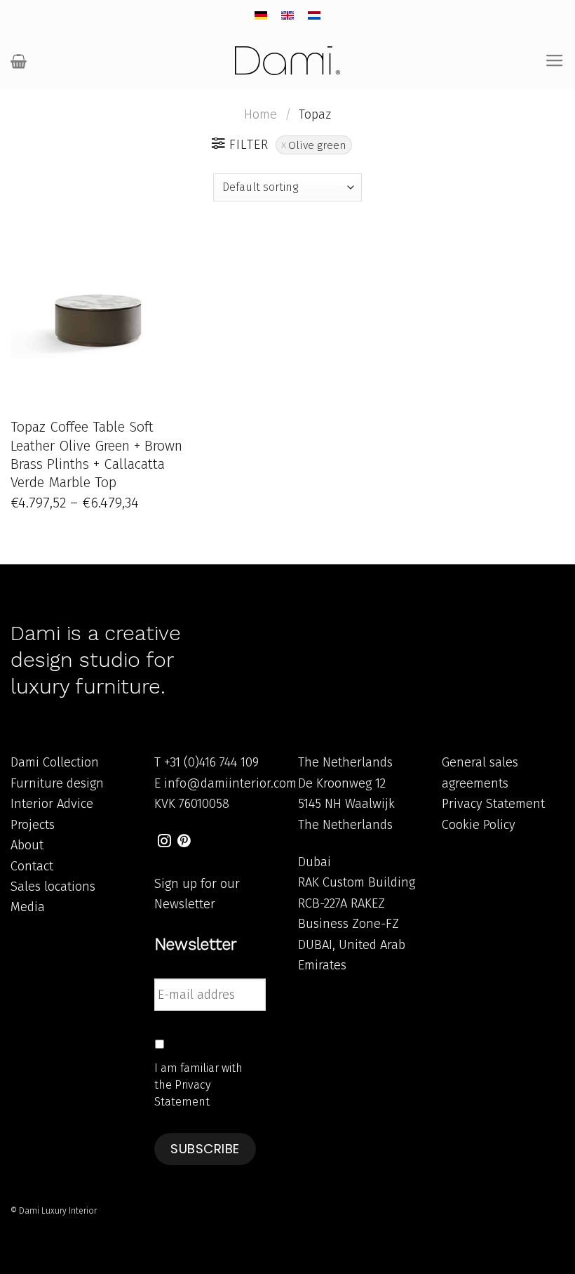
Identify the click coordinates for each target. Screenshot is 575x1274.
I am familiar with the (198, 1084)
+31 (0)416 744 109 (211, 762)
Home (260, 114)
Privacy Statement (493, 803)
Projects (33, 824)
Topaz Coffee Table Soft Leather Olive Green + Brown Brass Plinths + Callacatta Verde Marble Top (96, 454)
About (27, 845)
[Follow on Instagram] (164, 842)
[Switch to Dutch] (314, 16)
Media (28, 907)
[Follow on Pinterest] (184, 842)
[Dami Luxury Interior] (287, 60)
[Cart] (19, 61)
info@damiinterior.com (230, 783)
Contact (32, 866)
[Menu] (554, 61)
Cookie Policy (478, 824)
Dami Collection (55, 762)
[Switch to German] (261, 16)
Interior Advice (52, 803)
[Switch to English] (287, 16)
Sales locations (53, 886)
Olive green (317, 145)
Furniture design (57, 783)
